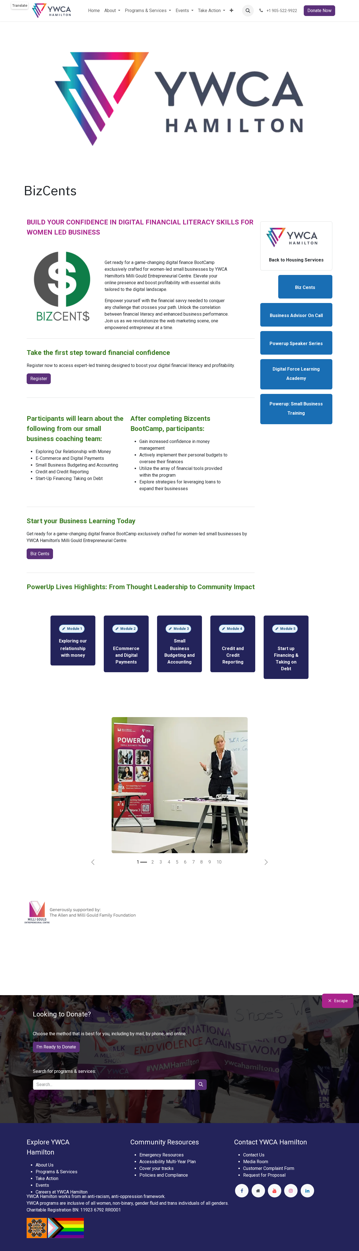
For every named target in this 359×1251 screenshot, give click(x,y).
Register (38, 378)
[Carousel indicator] (141, 862)
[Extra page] (258, 1190)
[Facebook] (241, 1190)
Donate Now (319, 10)
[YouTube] (274, 1190)
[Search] (201, 1084)
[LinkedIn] (307, 1190)
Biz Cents (39, 553)
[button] (248, 11)
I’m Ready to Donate (56, 1047)
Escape (341, 1000)
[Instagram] (291, 1190)
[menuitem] (94, 10)
